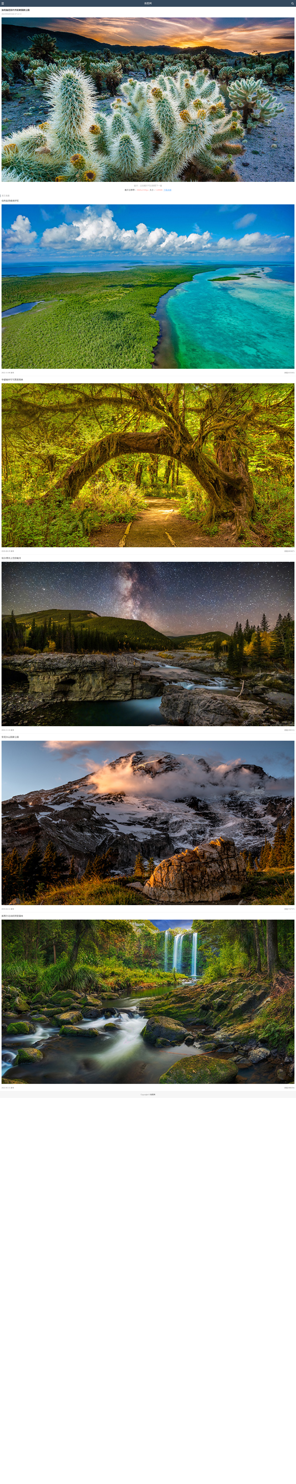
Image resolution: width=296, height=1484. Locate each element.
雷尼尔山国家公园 (10, 737)
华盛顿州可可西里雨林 (12, 379)
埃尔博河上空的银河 (11, 558)
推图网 (148, 3)
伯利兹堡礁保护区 (10, 200)
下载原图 (167, 190)
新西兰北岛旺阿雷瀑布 (12, 916)
